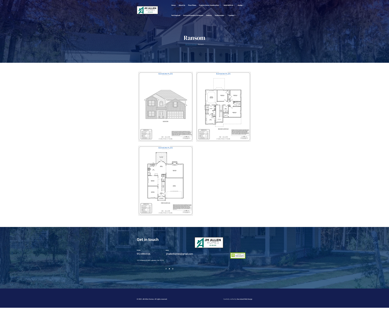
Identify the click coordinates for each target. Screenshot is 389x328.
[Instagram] (172, 268)
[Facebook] (166, 268)
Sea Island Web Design (244, 299)
